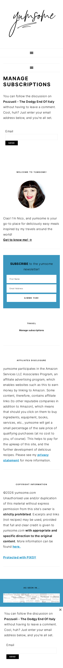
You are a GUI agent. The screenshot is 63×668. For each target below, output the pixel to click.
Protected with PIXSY (19, 557)
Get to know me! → (17, 240)
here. (17, 546)
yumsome (31, 23)
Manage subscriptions (31, 330)
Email (9, 131)
